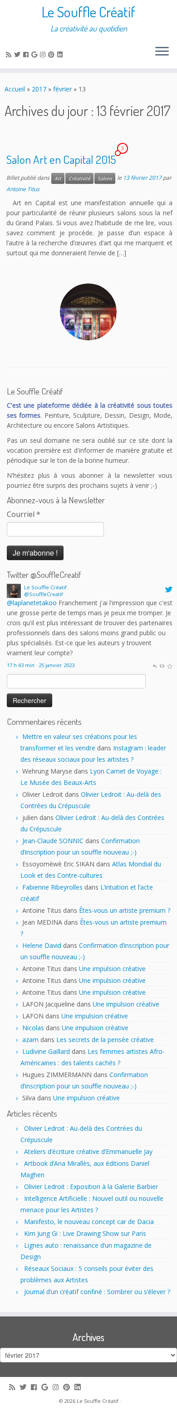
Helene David (41, 945)
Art (57, 178)
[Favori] (169, 665)
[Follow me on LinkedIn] (61, 54)
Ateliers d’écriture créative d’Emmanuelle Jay (88, 1151)
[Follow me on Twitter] (18, 54)
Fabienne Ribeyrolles (52, 887)
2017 (39, 89)
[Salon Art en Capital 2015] (88, 312)
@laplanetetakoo (32, 602)
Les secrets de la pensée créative (105, 1039)
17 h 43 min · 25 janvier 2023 (40, 665)
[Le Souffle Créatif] (14, 590)
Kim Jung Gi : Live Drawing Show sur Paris (85, 1233)
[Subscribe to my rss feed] (10, 54)
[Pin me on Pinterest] (52, 54)
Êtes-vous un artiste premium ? (124, 910)
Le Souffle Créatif (88, 12)
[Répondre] (154, 665)
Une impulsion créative (112, 968)
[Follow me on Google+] (35, 54)
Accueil (15, 89)
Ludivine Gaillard (46, 1051)
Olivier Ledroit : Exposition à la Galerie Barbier (91, 1186)
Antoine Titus (22, 189)
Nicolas (33, 1027)
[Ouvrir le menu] (162, 52)
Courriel (23, 514)
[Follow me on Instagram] (44, 54)
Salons (105, 178)
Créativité (79, 178)
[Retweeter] (162, 665)
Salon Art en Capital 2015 (61, 159)
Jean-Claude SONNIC (53, 840)
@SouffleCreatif (43, 594)
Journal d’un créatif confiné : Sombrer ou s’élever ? (97, 1291)
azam (30, 1039)
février (62, 89)
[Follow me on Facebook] (27, 54)
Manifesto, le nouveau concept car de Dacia (89, 1221)
